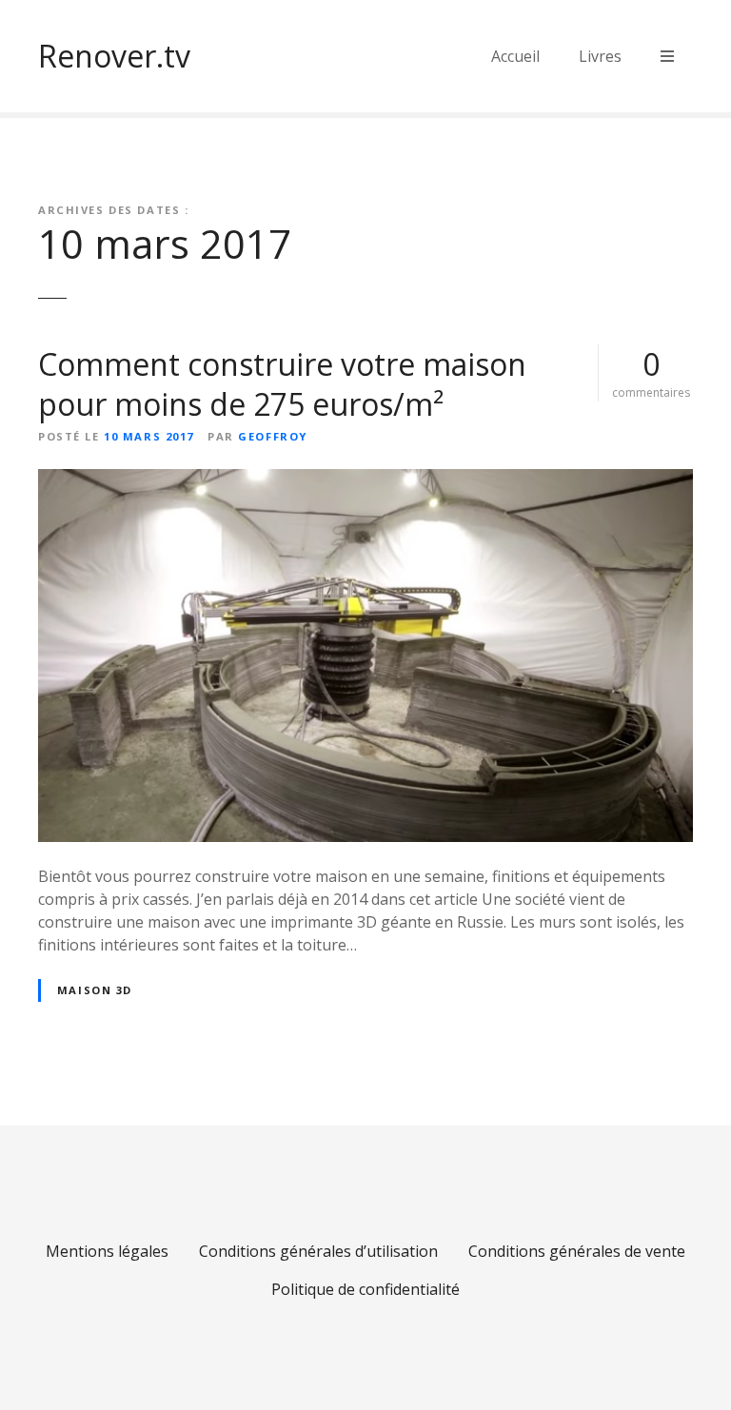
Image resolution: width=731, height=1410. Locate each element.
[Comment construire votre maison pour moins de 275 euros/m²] (365, 480)
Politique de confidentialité (365, 1289)
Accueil (515, 56)
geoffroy (272, 436)
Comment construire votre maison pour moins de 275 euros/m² (282, 383)
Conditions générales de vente (576, 1251)
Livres (600, 56)
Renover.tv (114, 55)
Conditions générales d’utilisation (318, 1251)
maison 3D (94, 990)
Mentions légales (107, 1251)
